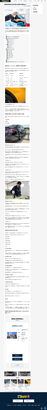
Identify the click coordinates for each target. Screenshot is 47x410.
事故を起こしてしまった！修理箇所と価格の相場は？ (13, 36)
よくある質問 (28, 405)
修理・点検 (34, 8)
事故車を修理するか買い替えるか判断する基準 (12, 38)
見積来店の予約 (9, 405)
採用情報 (39, 405)
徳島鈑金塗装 (35, 9)
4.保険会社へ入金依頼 (10, 55)
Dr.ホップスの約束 (14, 405)
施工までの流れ (24, 405)
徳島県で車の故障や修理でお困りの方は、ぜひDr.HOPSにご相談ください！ (16, 61)
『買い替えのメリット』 (12, 41)
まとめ (8, 60)
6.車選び (9, 58)
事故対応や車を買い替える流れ (11, 49)
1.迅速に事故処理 (10, 50)
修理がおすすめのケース (11, 44)
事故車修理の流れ (19, 405)
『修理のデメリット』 (11, 47)
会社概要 (36, 405)
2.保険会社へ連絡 (10, 52)
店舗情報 (32, 405)
